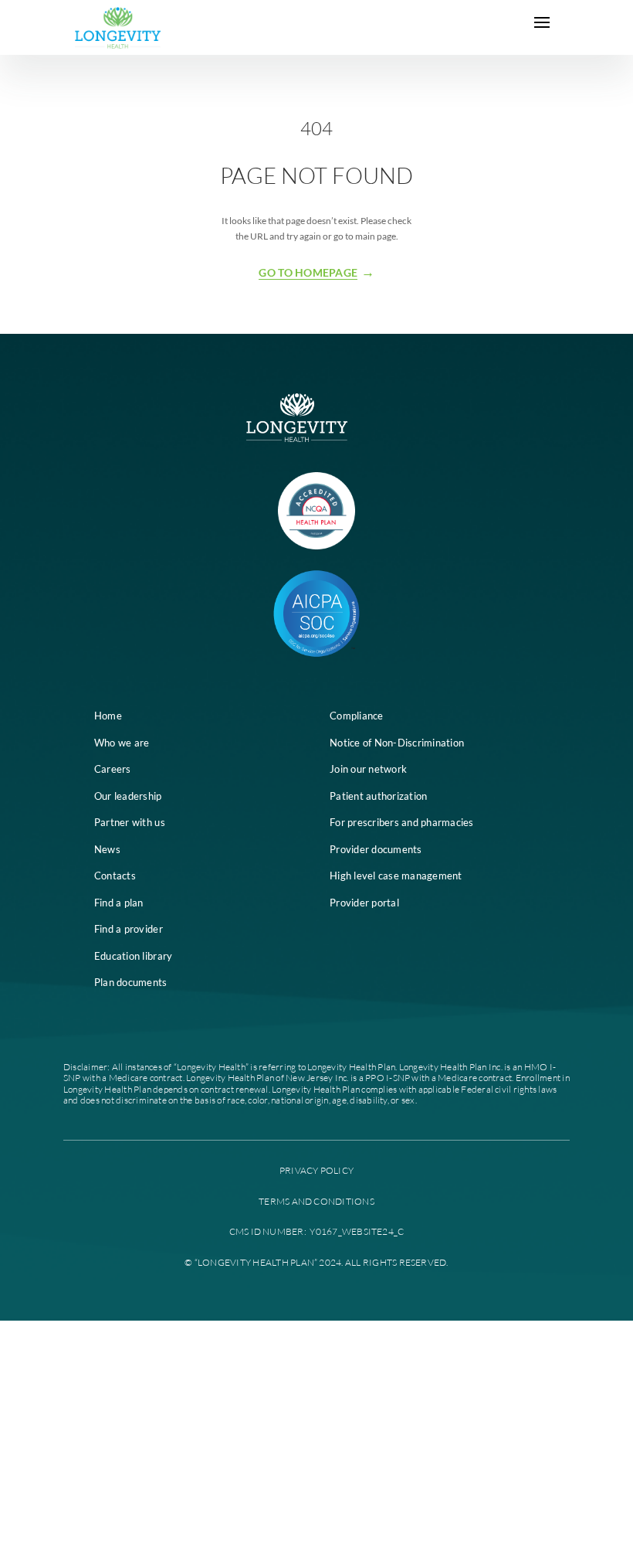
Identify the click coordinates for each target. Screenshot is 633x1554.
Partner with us (129, 822)
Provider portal (364, 902)
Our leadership (128, 796)
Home (108, 715)
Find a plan (119, 902)
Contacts (115, 875)
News (107, 849)
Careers (112, 769)
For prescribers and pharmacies (402, 822)
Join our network (368, 769)
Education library (133, 956)
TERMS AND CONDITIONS (316, 1201)
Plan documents (131, 982)
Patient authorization (378, 796)
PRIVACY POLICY (316, 1170)
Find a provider (128, 929)
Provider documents (376, 849)
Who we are (122, 742)
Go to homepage (308, 273)
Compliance (357, 715)
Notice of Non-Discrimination (397, 742)
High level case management (396, 875)
